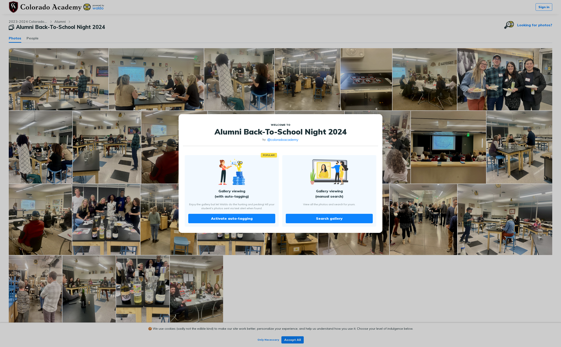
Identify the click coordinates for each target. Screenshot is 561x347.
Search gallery (329, 218)
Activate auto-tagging (232, 218)
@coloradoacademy (282, 139)
